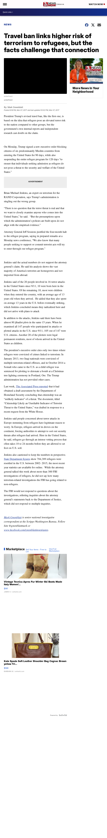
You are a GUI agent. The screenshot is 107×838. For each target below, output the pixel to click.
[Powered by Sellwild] (63, 715)
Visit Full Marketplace (54, 550)
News (8, 24)
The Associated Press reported (32, 386)
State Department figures (17, 459)
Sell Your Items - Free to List (36, 550)
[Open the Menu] (4, 4)
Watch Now (96, 4)
